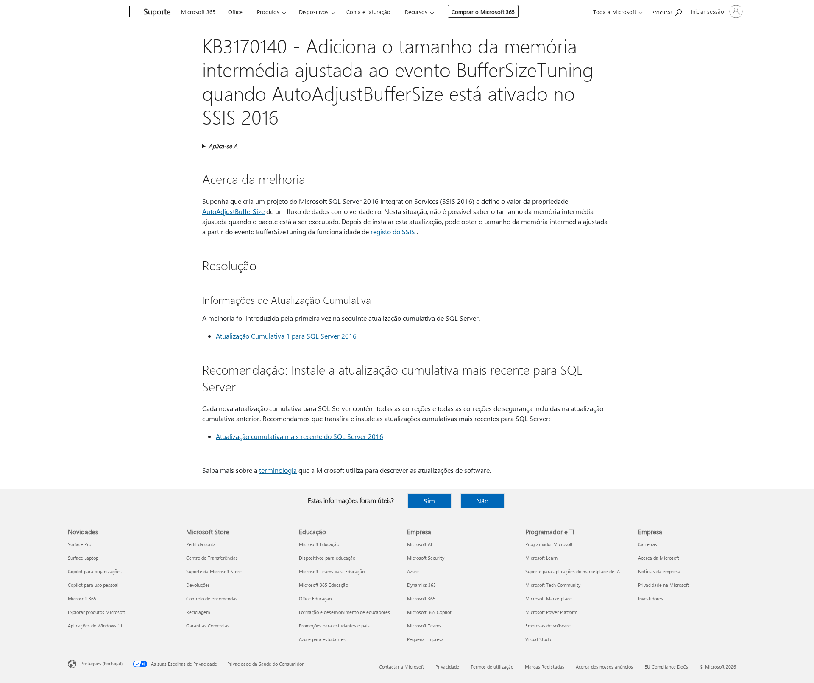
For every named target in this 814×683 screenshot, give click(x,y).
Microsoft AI (419, 544)
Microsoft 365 (198, 11)
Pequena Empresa (425, 639)
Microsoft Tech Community (552, 585)
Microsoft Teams (424, 625)
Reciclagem (198, 612)
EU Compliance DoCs (666, 667)
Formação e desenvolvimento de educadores (344, 612)
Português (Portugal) (102, 663)
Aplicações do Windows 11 (95, 625)
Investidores (650, 598)
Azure (413, 571)
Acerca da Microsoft (658, 558)
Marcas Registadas (544, 667)
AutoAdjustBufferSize (233, 211)
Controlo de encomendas (211, 598)
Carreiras (647, 544)
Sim (429, 500)
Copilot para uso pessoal (93, 585)
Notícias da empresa (659, 571)
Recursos (416, 11)
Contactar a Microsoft (401, 667)
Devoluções (198, 585)
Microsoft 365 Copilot (429, 612)
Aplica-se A (223, 146)
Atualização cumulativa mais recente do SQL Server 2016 (299, 436)
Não (482, 500)
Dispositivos (314, 11)
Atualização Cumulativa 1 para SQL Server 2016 (286, 335)
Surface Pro (79, 544)
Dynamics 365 (421, 585)
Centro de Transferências (212, 558)
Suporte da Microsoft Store (214, 571)
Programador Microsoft (549, 544)
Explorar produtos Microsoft (96, 612)
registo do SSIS (393, 231)
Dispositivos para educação (327, 558)
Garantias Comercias (207, 625)
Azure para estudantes (322, 639)
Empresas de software (548, 625)
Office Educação (315, 598)
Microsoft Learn (541, 558)
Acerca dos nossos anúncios (604, 667)
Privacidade (447, 667)
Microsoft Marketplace (548, 598)
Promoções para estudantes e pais (334, 625)
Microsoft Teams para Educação (332, 571)
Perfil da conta (201, 544)
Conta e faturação (368, 11)
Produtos (268, 11)
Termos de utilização (492, 667)
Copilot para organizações (95, 571)
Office (235, 11)
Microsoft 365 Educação (323, 585)
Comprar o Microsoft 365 (483, 11)
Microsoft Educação (319, 544)
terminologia (278, 470)
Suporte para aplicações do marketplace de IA (572, 571)
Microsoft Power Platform (551, 612)
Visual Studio (538, 639)
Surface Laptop (83, 558)
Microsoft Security (425, 558)
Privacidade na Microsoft (663, 585)
